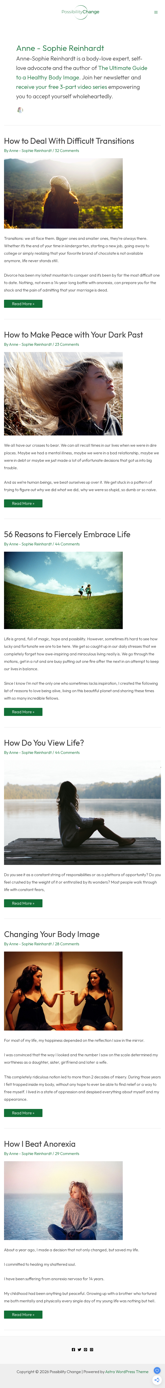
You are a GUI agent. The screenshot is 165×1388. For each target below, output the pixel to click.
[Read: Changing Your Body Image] (63, 990)
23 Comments (67, 344)
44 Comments (67, 543)
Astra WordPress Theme (126, 1371)
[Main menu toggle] (156, 12)
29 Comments (67, 1153)
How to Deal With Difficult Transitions (69, 141)
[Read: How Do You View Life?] (82, 811)
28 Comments (67, 943)
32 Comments (67, 150)
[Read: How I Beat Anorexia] (63, 1200)
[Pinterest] (85, 1349)
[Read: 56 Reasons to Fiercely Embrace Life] (63, 589)
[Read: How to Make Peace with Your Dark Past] (63, 393)
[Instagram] (91, 1349)
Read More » (23, 304)
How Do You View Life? (44, 743)
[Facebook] (73, 1349)
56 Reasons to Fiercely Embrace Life (67, 534)
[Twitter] (79, 1349)
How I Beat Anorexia (40, 1144)
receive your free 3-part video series (62, 86)
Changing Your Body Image (52, 934)
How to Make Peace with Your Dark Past (73, 335)
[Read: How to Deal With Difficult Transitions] (63, 192)
